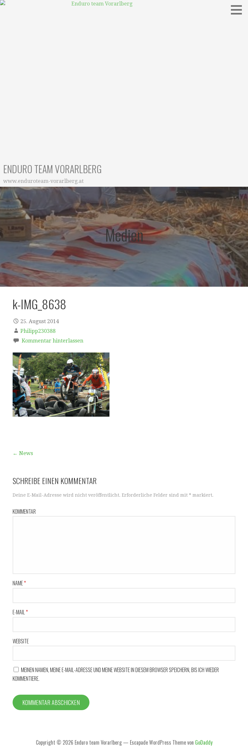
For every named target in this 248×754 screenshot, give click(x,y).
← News (23, 453)
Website (21, 641)
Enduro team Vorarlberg (52, 169)
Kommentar (24, 511)
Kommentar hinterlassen (52, 341)
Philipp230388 (38, 331)
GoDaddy (203, 742)
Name (19, 583)
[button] (238, 9)
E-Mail (20, 612)
